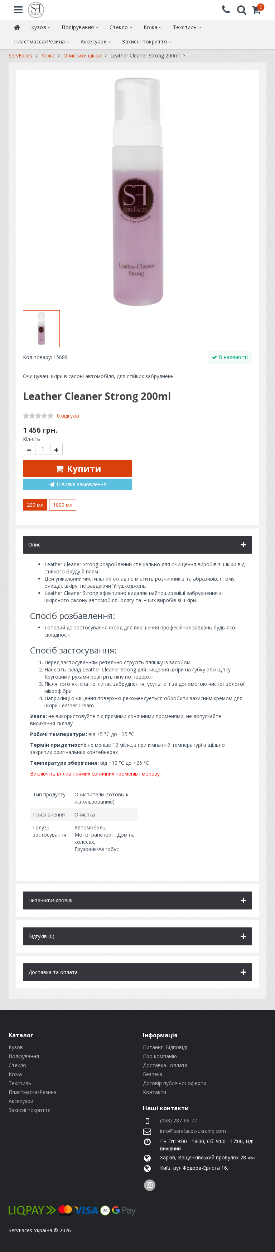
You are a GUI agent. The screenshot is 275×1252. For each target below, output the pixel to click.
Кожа (151, 27)
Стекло (120, 27)
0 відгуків (68, 415)
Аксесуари (94, 41)
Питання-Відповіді (165, 1047)
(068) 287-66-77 (178, 1120)
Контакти (154, 1092)
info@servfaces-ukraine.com (193, 1130)
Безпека (153, 1074)
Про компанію (160, 1056)
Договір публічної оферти (174, 1083)
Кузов (39, 27)
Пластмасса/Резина (40, 41)
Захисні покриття (145, 41)
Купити (83, 468)
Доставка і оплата (165, 1065)
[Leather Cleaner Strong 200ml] (137, 192)
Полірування (79, 27)
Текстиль (186, 27)
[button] (256, 11)
